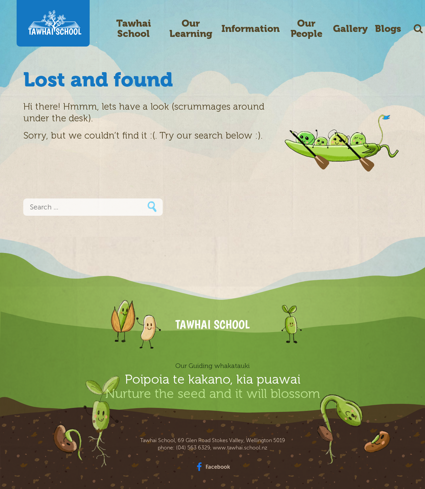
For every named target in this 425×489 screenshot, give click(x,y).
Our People (306, 29)
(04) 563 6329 (193, 447)
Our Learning (190, 29)
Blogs (388, 29)
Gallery (350, 29)
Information (250, 29)
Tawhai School (133, 29)
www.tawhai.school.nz (240, 447)
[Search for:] (93, 207)
